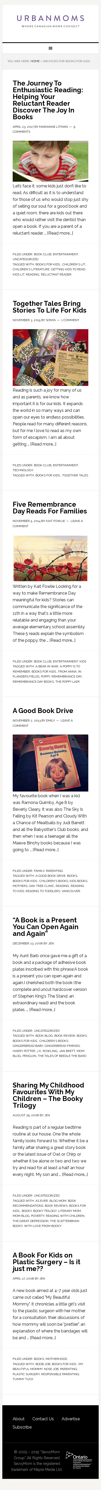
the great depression (30, 1221)
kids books (78, 881)
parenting (68, 1369)
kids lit (18, 274)
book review (64, 1035)
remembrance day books (33, 681)
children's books (53, 881)
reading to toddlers (43, 891)
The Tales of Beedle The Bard (62, 1056)
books (72, 876)
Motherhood (56, 1359)
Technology (23, 470)
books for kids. (48, 264)
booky (27, 1211)
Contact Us (43, 1418)
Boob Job (42, 1364)
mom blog (21, 1216)
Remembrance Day (67, 676)
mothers (20, 886)
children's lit (73, 264)
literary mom (69, 1211)
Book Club (42, 254)
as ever (41, 1201)
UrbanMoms (50, 21)
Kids (83, 661)
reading (32, 274)
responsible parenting (60, 1374)
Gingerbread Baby (28, 1046)
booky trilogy (44, 1211)
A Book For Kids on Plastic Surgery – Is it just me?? (46, 1262)
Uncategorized (25, 259)
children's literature (31, 269)
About (19, 1418)
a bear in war (46, 666)
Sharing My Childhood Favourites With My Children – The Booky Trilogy (48, 1095)
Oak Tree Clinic (41, 886)
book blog (44, 1035)
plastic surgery (26, 1374)
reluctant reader (56, 274)
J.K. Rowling (47, 1051)
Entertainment (65, 254)
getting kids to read (68, 269)
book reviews (56, 1205)
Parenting (54, 871)
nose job (51, 1369)
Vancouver (71, 891)
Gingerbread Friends (62, 1046)
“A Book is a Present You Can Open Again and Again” (45, 926)
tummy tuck (23, 1379)
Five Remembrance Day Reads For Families (50, 507)
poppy (45, 676)
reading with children (65, 1216)
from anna (67, 671)
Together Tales (75, 475)
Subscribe (22, 1427)
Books (39, 1359)
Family (39, 871)
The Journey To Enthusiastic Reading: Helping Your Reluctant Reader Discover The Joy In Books (48, 100)
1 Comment (70, 320)
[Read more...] (60, 233)
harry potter (24, 1051)
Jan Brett (67, 1051)
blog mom (57, 1201)
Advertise (71, 1418)
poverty (37, 1216)
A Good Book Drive (43, 711)
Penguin (29, 1056)
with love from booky (42, 1226)
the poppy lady (67, 681)
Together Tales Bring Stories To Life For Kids (49, 307)
